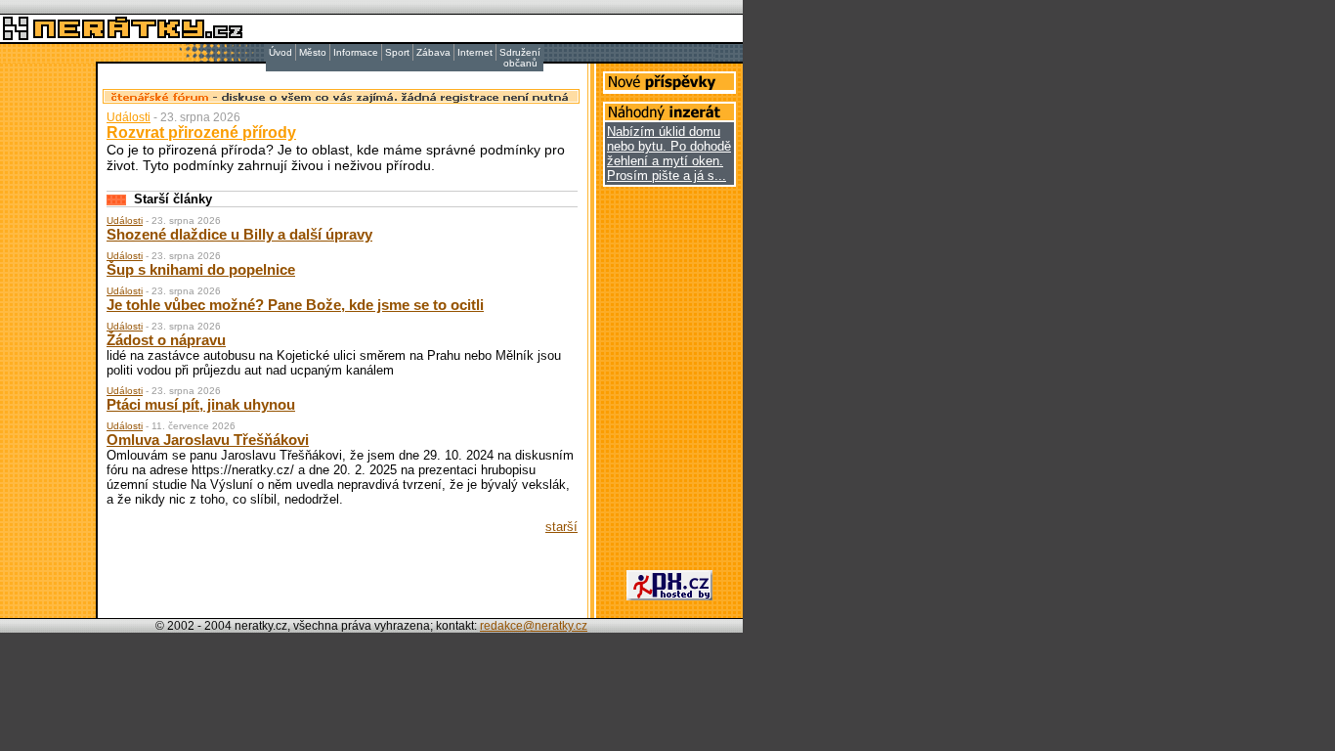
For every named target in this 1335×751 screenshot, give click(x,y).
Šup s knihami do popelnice (201, 269)
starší (561, 526)
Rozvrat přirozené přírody (201, 132)
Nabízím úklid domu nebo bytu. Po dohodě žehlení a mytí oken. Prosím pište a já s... (669, 153)
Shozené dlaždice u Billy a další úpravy (239, 234)
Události (129, 117)
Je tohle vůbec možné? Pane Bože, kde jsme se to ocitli (295, 304)
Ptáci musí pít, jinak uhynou (201, 404)
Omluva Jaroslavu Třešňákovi (208, 439)
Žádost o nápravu (166, 339)
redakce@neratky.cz (533, 626)
